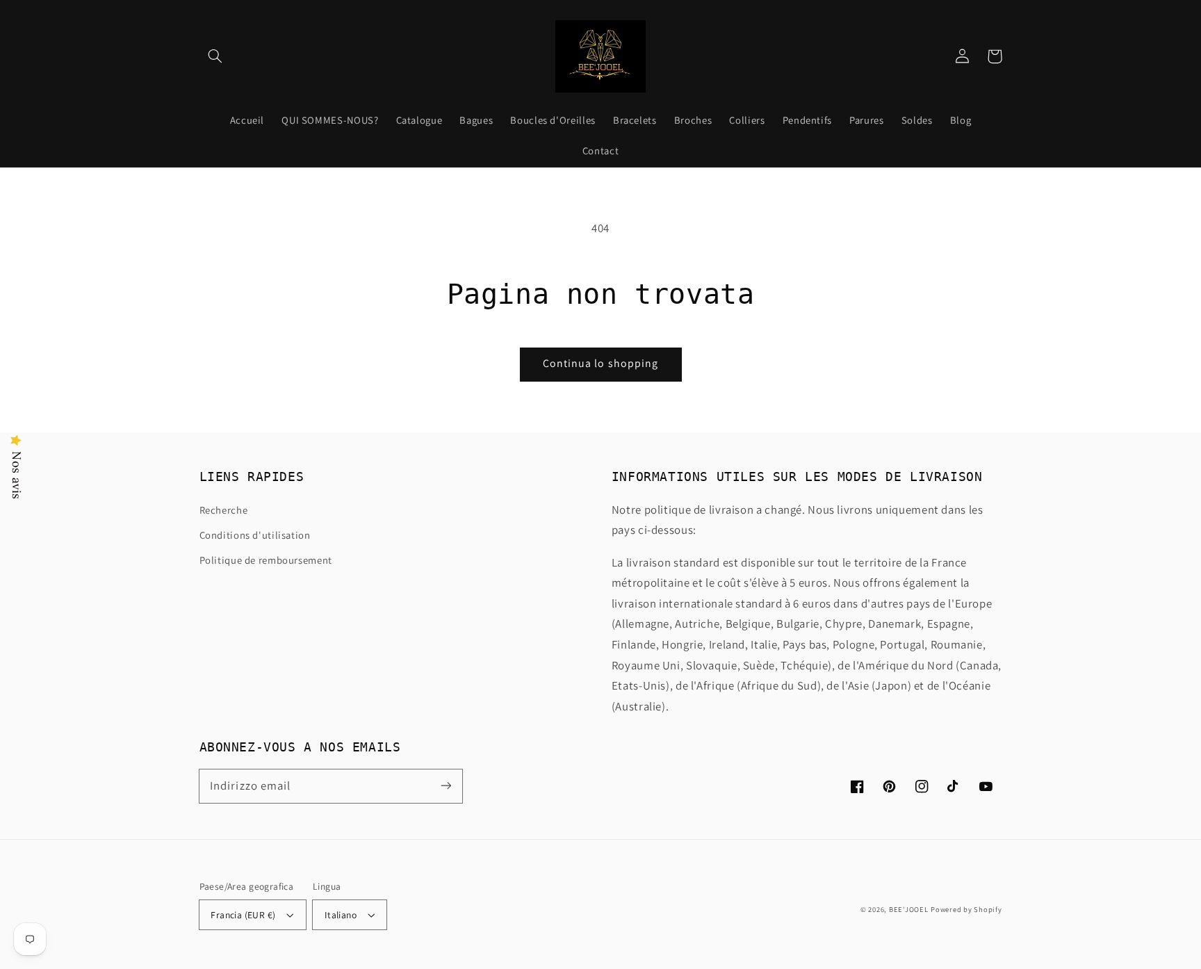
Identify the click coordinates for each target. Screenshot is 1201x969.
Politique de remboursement (265, 560)
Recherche (223, 509)
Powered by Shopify (966, 909)
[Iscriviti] (445, 785)
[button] (215, 56)
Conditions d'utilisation (255, 535)
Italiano (341, 915)
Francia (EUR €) (243, 915)
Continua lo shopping (600, 363)
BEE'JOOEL (909, 909)
